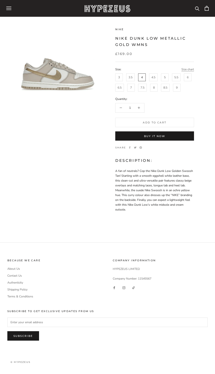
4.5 (153, 77)
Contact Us (14, 276)
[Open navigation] (8, 8)
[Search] (197, 8)
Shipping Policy (17, 290)
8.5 (165, 88)
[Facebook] (129, 147)
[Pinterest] (140, 147)
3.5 (130, 77)
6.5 (120, 88)
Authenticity (15, 283)
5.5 (176, 77)
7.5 (142, 88)
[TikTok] (133, 287)
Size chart (187, 69)
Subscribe (23, 335)
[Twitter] (135, 147)
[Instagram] (123, 287)
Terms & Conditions (20, 296)
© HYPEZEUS (20, 362)
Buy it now (154, 136)
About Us (13, 269)
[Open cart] (207, 8)
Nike (119, 29)
